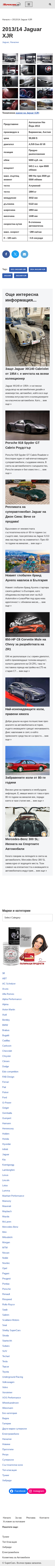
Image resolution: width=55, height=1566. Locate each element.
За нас (18, 1517)
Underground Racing (12, 1377)
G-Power (6, 1102)
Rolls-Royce (8, 1304)
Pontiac (6, 1283)
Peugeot (6, 1278)
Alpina (5, 1004)
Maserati (6, 1206)
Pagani (5, 1273)
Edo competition (10, 1071)
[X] (15, 254)
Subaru (5, 1346)
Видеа (5, 1418)
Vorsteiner (7, 1392)
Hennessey (8, 1128)
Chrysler (6, 1056)
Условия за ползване (14, 1521)
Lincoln (5, 1180)
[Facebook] (6, 254)
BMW (5, 1025)
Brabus (5, 1030)
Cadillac (6, 1040)
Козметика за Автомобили (16, 1557)
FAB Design (8, 1076)
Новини (6, 1444)
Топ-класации (9, 1470)
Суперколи (8, 1459)
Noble (5, 1258)
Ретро (5, 1454)
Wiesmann (7, 1408)
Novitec (6, 1263)
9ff (3, 973)
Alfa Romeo (8, 994)
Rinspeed (7, 1299)
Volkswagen (8, 1382)
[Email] (24, 254)
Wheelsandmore (10, 1402)
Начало (6, 19)
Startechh (7, 1340)
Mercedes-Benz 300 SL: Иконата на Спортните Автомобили (22, 844)
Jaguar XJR (21, 276)
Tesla (4, 1361)
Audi (4, 1014)
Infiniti (5, 1149)
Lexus (5, 1175)
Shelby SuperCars (11, 1330)
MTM (5, 1247)
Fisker (5, 1092)
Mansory (6, 1201)
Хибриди (6, 1480)
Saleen (5, 1314)
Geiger (5, 1108)
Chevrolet (7, 1051)
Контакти (44, 1517)
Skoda (5, 1335)
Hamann (6, 1123)
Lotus (5, 1185)
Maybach (7, 1211)
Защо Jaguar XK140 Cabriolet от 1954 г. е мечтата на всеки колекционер (27, 373)
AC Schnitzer (9, 983)
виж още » (36, 543)
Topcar (5, 1366)
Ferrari (5, 1082)
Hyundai (6, 1144)
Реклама (30, 1517)
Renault (6, 1294)
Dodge (5, 1066)
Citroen (5, 1061)
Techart (6, 1356)
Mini (4, 1232)
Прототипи (7, 1449)
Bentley (6, 1020)
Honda (5, 1139)
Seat (4, 1325)
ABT (4, 978)
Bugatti (5, 1035)
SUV (4, 1351)
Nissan (5, 1252)
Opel (4, 1268)
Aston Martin (8, 1009)
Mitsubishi (7, 1237)
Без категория (9, 1413)
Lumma (6, 1190)
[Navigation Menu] (28, 4)
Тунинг (5, 1475)
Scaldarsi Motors (10, 1320)
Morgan (6, 1242)
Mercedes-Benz (10, 1227)
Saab (4, 1309)
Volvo (5, 1387)
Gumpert (6, 1118)
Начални (14, 42)
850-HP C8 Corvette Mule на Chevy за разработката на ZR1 (25, 644)
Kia (4, 1159)
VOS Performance (11, 1397)
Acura (5, 988)
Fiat (4, 1087)
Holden (5, 1133)
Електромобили (10, 1434)
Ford (4, 1097)
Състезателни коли (12, 1465)
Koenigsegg (8, 1164)
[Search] (50, 4)
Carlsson (6, 1045)
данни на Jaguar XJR (27, 113)
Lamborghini (8, 1170)
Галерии (6, 1423)
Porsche (6, 1289)
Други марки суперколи (14, 1428)
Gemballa (7, 1113)
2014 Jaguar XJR (37, 269)
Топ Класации (9, 1542)
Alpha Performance (12, 999)
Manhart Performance (13, 1195)
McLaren (6, 1221)
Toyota (5, 1371)
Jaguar (5, 42)
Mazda (5, 1216)
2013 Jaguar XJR (18, 269)
